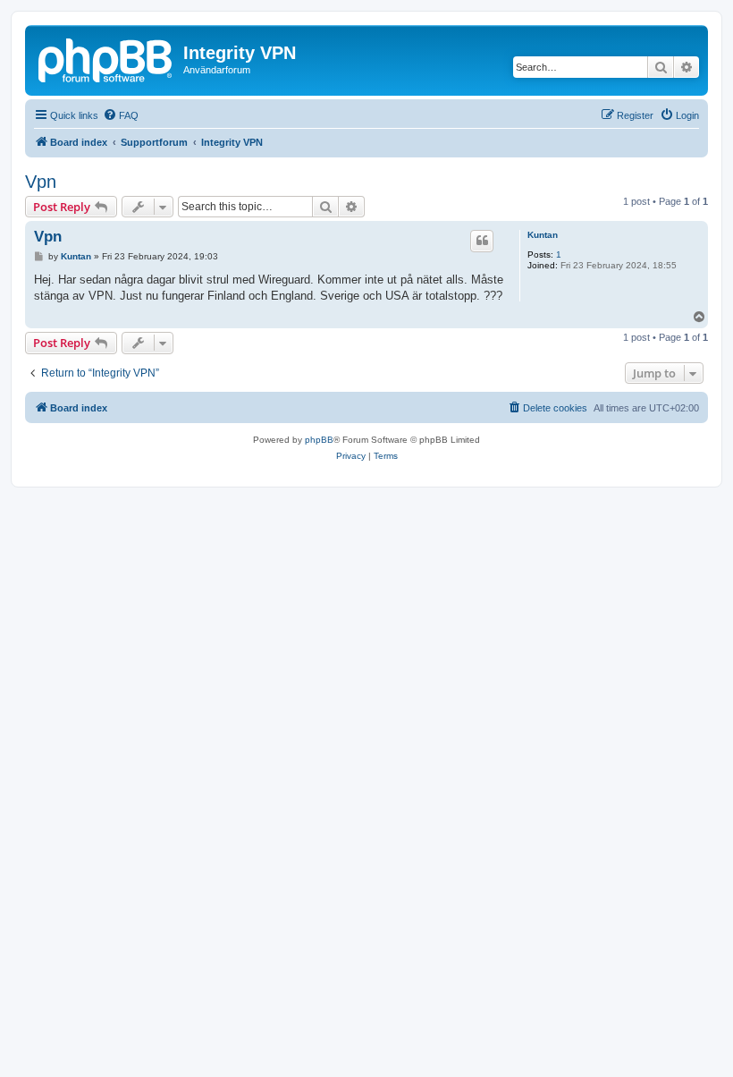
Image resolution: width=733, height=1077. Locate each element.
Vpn (40, 181)
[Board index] (106, 58)
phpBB (319, 440)
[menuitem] (121, 115)
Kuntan (542, 235)
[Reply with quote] (481, 240)
